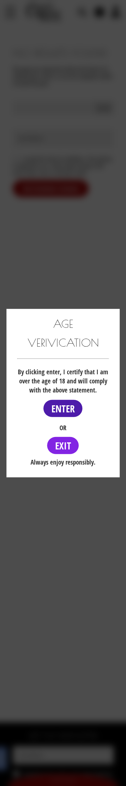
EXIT (63, 445)
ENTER (63, 408)
